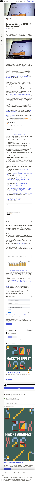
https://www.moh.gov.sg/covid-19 (13, 199)
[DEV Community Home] (1, 1)
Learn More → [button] (9, 379)
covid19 (12, 28)
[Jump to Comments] (1, 37)
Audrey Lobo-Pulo (10, 31)
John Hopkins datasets (18, 104)
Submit (9, 336)
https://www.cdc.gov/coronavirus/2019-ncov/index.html (21, 188)
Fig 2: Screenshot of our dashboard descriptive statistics (19, 270)
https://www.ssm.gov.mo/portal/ (21, 183)
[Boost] (1, 44)
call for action (10, 33)
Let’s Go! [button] (3, 484)
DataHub (7, 115)
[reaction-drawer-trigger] (2, 33)
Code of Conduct (16, 339)
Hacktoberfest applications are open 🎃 (18, 373)
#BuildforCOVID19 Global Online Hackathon (21, 76)
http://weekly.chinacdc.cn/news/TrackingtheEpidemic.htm (18, 179)
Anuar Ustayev (17, 31)
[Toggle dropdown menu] (32, 296)
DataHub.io (12, 115)
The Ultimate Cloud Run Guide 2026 (16, 315)
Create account (31, 1)
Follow (19, 388)
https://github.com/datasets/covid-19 (18, 280)
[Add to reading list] (1, 40)
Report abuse (22, 339)
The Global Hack (9, 77)
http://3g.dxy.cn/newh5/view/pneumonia (15, 172)
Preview (14, 336)
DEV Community (13, 391)
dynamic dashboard (21, 243)
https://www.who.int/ (24, 169)
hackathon (8, 28)
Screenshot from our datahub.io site (19, 134)
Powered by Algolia (19, 1)
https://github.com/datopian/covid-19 (24, 281)
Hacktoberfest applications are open (14, 462)
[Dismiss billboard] (33, 471)
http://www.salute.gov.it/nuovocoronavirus (15, 201)
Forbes (19, 75)
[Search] (4, 1)
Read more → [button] (9, 324)
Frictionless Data (14, 111)
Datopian (16, 18)
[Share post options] (2, 47)
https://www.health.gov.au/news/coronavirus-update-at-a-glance (19, 193)
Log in (25, 1)
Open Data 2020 (26, 66)
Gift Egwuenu (10, 18)
